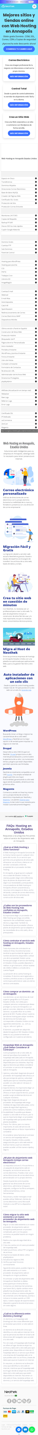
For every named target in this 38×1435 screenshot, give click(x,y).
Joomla (9, 774)
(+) (19, 1434)
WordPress (7, 739)
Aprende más (26, 690)
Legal (3, 1425)
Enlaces (24, 1425)
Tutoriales (17, 1427)
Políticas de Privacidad (14, 1425)
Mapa (31, 1425)
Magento (6, 800)
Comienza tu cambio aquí (19, 49)
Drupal (13, 754)
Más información (19, 76)
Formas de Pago (7, 1427)
